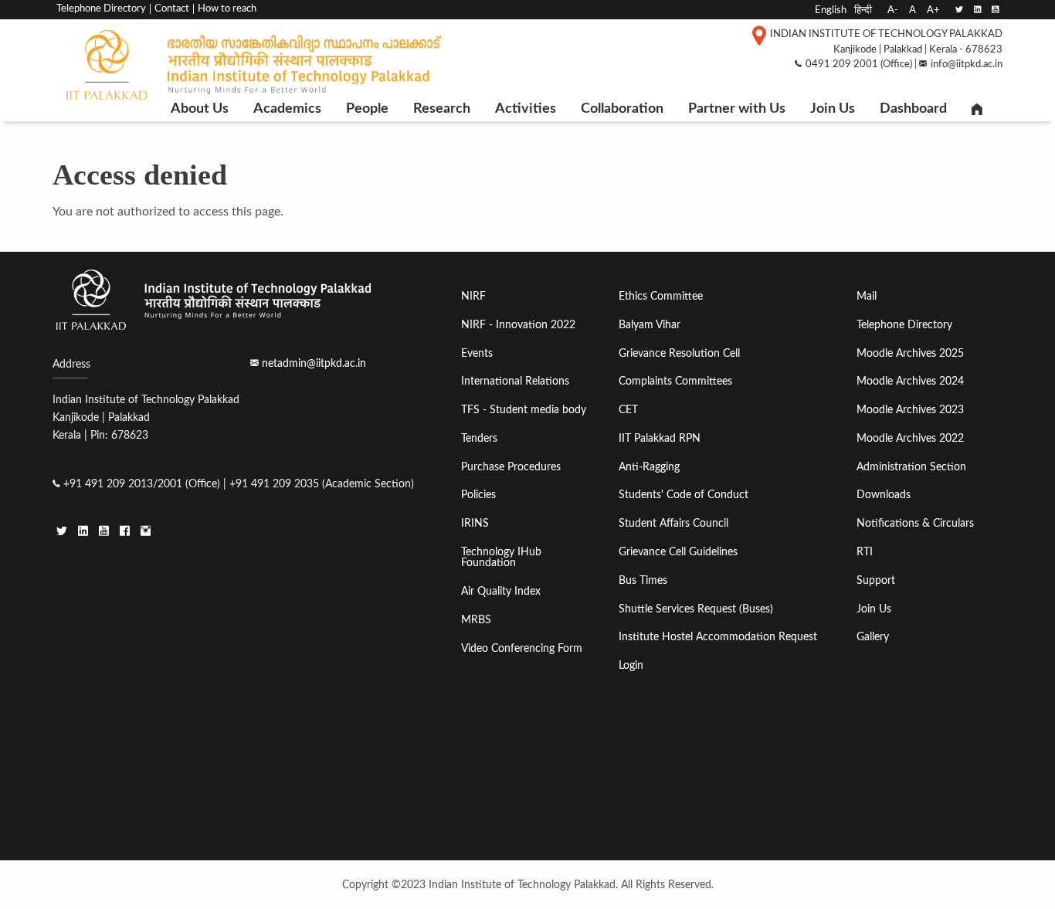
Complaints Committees (675, 381)
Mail (867, 296)
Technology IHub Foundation (501, 557)
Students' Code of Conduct (683, 494)
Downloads (884, 494)
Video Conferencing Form (521, 648)
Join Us (832, 109)
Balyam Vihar (649, 325)
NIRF (473, 296)
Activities (525, 109)
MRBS (476, 620)
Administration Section (911, 467)
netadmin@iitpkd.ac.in (314, 363)
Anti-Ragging (649, 467)
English (830, 10)
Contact (171, 9)
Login (631, 665)
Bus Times (643, 580)
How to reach (227, 9)
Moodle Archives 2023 (910, 409)
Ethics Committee (661, 296)
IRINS (475, 523)
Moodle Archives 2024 (910, 381)
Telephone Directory (101, 9)
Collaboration (622, 109)
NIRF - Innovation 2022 (518, 325)
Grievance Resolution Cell (679, 353)
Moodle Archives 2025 (910, 353)
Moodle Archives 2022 (910, 438)
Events (477, 353)
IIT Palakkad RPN (660, 438)
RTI (865, 552)
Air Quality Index (501, 591)
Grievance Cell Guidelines (678, 552)
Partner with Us (736, 109)
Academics (287, 109)
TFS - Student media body (523, 409)
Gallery (873, 637)
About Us (200, 109)
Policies (478, 494)
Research (441, 109)
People (367, 109)
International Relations (515, 381)
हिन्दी (863, 10)
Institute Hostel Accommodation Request (718, 637)
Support (876, 580)
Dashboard (913, 109)
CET (628, 409)
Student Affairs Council (673, 523)
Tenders (479, 438)
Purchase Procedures (511, 467)
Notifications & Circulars (915, 523)
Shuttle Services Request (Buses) (696, 609)
